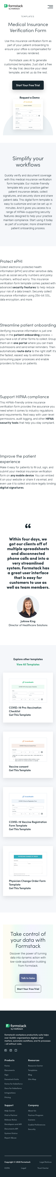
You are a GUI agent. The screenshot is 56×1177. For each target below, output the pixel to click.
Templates (27, 16)
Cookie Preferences (36, 1124)
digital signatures (12, 487)
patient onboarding (27, 335)
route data (24, 351)
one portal (20, 343)
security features (24, 287)
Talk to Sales (28, 978)
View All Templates (28, 664)
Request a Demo (30, 97)
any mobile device (22, 475)
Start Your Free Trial (28, 85)
